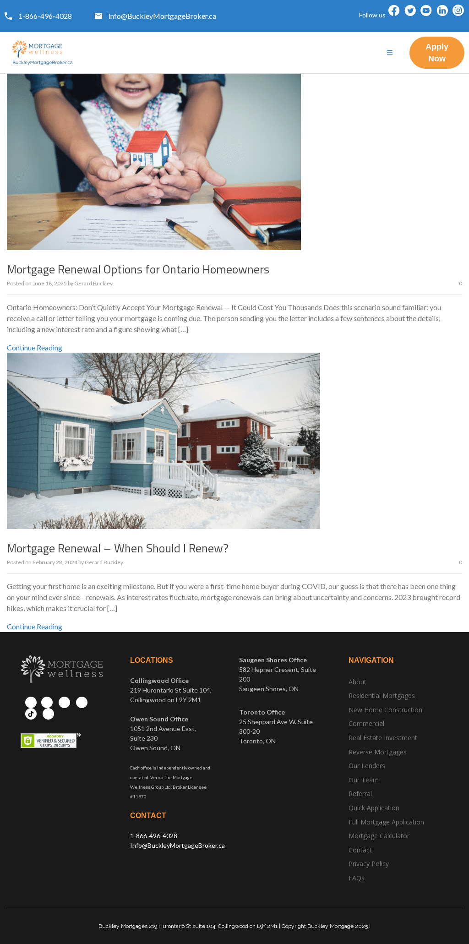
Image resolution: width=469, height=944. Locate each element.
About (357, 681)
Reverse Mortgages (378, 752)
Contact (360, 850)
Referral (360, 793)
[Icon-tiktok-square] (458, 21)
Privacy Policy (369, 863)
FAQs (357, 877)
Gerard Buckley (93, 283)
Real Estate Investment (383, 737)
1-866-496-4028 (153, 836)
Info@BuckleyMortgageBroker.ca (177, 845)
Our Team (364, 779)
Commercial (366, 723)
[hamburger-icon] (390, 53)
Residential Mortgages (382, 695)
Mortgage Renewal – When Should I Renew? (118, 548)
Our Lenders (367, 765)
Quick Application (374, 807)
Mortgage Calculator (379, 835)
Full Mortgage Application (386, 822)
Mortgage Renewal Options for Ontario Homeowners (138, 269)
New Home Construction (385, 709)
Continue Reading (34, 347)
